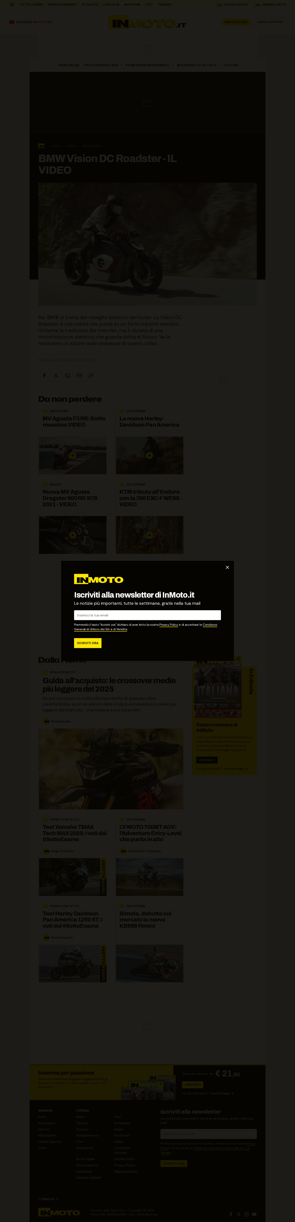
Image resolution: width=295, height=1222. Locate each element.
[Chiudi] (227, 567)
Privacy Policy (168, 625)
